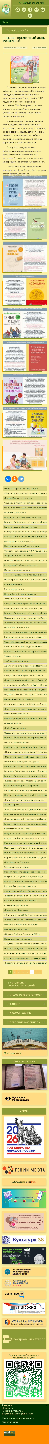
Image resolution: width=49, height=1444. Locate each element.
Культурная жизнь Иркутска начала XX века (26, 603)
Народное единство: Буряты (18, 699)
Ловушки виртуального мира (19, 555)
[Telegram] (21, 479)
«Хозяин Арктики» (13, 805)
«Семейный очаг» (13, 584)
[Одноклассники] (15, 479)
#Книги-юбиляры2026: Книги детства (23, 608)
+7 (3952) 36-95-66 (31, 2)
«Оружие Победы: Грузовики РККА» (22, 934)
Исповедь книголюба (15, 512)
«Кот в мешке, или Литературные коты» (24, 800)
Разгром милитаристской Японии (21, 924)
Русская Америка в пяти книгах (20, 886)
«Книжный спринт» (13, 723)
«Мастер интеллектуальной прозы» (21, 761)
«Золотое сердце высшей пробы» (21, 488)
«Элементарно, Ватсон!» (16, 905)
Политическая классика (16, 714)
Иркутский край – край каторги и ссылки (24, 833)
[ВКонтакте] (8, 479)
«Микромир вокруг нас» (16, 627)
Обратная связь (10, 1422)
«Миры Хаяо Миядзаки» (16, 910)
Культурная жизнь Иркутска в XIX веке (23, 675)
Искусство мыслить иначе (17, 570)
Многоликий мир (12, 1053)
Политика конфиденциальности (18, 1418)
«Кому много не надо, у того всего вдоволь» (26, 709)
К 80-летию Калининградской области (23, 646)
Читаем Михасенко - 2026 (17, 828)
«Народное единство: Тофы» (18, 599)
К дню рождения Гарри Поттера (20, 527)
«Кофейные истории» (15, 728)
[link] (24, 30)
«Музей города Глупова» (16, 862)
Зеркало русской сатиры (16, 867)
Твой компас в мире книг (17, 661)
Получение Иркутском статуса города (23, 876)
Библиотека (23, 1181)
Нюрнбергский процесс (16, 929)
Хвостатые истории (14, 589)
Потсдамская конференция (18, 939)
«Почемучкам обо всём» (16, 742)
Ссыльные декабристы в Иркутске (21, 785)
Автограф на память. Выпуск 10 (19, 541)
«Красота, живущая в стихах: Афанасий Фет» (26, 948)
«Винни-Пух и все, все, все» (18, 498)
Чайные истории (12, 656)
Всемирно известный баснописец (21, 546)
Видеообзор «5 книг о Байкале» (20, 594)
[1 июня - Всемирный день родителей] (25, 69)
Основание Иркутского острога (20, 900)
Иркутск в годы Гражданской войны (22, 517)
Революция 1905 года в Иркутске (21, 565)
